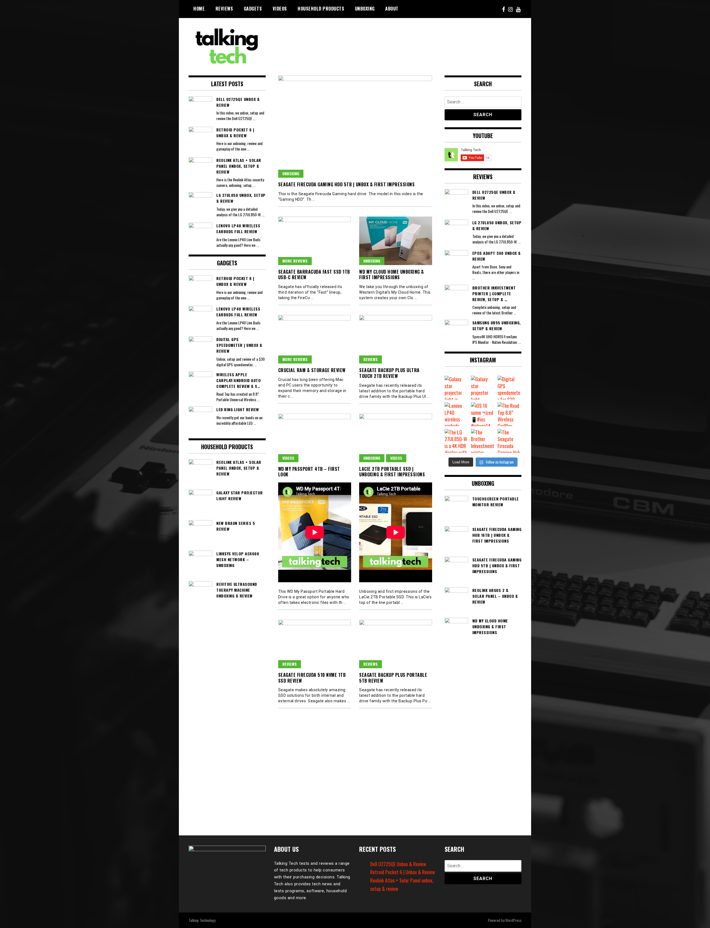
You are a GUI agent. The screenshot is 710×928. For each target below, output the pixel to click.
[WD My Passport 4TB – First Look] (314, 438)
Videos (280, 8)
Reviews (224, 8)
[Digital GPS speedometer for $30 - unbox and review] (509, 388)
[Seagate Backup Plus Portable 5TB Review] (395, 644)
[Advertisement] (420, 40)
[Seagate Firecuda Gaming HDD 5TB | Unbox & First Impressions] (355, 126)
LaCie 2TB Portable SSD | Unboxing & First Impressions (392, 472)
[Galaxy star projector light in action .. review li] (456, 388)
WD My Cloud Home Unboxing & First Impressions (391, 274)
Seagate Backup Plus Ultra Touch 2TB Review (389, 373)
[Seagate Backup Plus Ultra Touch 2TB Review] (395, 339)
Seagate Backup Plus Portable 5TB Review (393, 678)
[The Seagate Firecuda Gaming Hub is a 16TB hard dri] (509, 441)
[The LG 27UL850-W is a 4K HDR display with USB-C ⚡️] (456, 441)
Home (199, 8)
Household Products (321, 8)
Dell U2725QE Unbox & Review (398, 864)
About (392, 8)
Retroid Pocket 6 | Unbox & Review (402, 872)
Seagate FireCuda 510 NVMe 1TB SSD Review (312, 678)
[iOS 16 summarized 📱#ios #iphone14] (483, 414)
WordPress (513, 920)
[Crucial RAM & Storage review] (314, 339)
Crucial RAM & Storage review (312, 370)
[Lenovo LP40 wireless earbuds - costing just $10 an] (456, 414)
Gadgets (253, 8)
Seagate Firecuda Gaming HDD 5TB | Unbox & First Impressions (346, 184)
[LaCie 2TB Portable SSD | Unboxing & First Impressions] (395, 438)
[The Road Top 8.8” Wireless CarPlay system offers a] (509, 414)
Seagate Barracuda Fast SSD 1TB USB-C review (314, 274)
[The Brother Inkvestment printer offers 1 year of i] (483, 441)
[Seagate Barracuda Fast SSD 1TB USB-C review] (314, 241)
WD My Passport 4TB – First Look (309, 472)
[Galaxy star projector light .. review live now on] (483, 388)
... (254, 118)
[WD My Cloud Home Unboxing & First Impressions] (395, 241)
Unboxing (365, 8)
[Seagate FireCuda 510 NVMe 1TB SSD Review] (314, 644)
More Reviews (295, 261)
